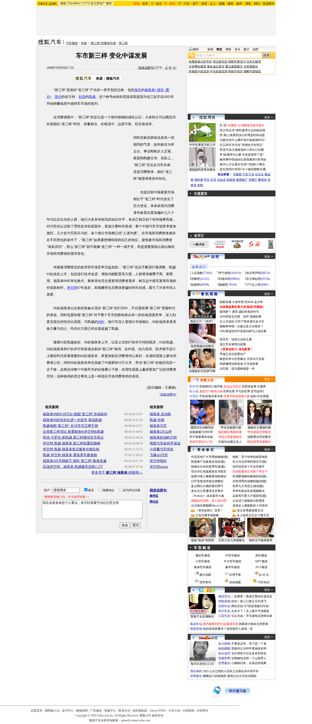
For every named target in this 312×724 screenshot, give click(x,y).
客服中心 (110, 710)
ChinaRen (73, 3)
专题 (84, 43)
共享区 (193, 396)
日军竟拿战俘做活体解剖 (207, 481)
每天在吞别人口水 (202, 664)
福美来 (150, 90)
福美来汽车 (158, 426)
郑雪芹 (224, 149)
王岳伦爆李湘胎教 (207, 515)
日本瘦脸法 (251, 66)
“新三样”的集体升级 (103, 43)
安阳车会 (224, 606)
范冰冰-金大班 (253, 302)
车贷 (213, 179)
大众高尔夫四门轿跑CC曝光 (247, 164)
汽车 (187, 3)
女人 (213, 3)
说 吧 (215, 257)
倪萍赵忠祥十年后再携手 (249, 466)
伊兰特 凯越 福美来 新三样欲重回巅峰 (71, 443)
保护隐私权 (140, 710)
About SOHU (158, 710)
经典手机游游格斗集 (237, 396)
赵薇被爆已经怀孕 (201, 432)
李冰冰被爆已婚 (231, 427)
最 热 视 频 (209, 294)
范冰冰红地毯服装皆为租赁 (208, 471)
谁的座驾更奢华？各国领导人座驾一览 (228, 628)
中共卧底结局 (218, 71)
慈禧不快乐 (235, 71)
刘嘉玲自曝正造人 (230, 441)
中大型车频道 (232, 561)
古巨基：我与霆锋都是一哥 (237, 368)
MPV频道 (261, 561)
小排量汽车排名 (162, 449)
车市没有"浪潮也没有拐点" (246, 145)
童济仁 (224, 164)
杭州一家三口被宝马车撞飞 (248, 601)
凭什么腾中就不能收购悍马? (247, 140)
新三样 (123, 43)
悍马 (207, 179)
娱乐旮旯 (224, 653)
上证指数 (197, 273)
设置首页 (36, 710)
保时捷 (198, 179)
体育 (145, 3)
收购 (200, 185)
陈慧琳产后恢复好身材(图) (208, 461)
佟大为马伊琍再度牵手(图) (250, 461)
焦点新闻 (224, 643)
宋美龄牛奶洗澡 (199, 71)
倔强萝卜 (225, 311)
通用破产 (242, 179)
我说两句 (268, 3)
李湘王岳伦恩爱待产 (233, 354)
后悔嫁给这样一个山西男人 (248, 658)
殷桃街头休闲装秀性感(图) (208, 466)
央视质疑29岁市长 (200, 61)
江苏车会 (224, 616)
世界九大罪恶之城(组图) (248, 486)
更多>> (268, 117)
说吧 (255, 49)
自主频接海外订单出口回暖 (246, 149)
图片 (246, 49)
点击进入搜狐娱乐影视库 (249, 500)
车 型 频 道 (202, 548)
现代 (58, 97)
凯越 (92, 97)
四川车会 (224, 611)
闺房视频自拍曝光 (202, 346)
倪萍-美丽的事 (252, 316)
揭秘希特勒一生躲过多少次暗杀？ (241, 326)
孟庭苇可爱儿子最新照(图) (250, 496)
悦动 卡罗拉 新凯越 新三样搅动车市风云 (73, 437)
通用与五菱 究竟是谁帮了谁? (245, 154)
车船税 (237, 174)
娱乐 (159, 3)
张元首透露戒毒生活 (250, 510)
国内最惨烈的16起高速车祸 (220, 624)
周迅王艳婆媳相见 (230, 437)
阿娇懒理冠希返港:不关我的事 (239, 364)
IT (179, 3)
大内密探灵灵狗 (230, 316)
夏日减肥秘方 (234, 66)
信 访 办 (264, 574)
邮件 (239, 3)
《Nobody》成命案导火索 (207, 496)
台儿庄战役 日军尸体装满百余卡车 (242, 321)
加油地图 (235, 582)
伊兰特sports (159, 467)
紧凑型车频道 (203, 567)
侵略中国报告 (252, 71)
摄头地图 (205, 574)
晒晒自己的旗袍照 (214, 676)
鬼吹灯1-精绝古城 (210, 391)
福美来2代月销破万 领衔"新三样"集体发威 (75, 461)
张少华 (224, 130)
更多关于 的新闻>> (117, 472)
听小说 (193, 391)
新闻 (210, 49)
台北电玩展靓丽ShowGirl (207, 505)
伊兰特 (72, 288)
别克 (81, 97)
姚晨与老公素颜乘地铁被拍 (208, 476)
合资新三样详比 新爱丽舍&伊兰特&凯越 (73, 431)
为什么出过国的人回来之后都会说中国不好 (231, 671)
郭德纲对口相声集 (211, 386)
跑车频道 (261, 555)
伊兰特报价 (158, 461)
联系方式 (124, 710)
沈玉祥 (224, 145)
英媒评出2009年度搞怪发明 (248, 648)
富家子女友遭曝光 (202, 616)
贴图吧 (195, 284)
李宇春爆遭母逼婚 (201, 437)
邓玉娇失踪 (220, 61)
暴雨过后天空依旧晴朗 (241, 676)
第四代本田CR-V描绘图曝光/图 (246, 169)
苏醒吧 (195, 279)
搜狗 (109, 3)
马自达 (221, 179)
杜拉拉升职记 (232, 386)
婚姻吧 (223, 284)
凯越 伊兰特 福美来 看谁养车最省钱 (70, 455)
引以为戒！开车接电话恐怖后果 (251, 616)
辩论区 (154, 501)
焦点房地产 (97, 3)
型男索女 (224, 663)
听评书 (193, 386)
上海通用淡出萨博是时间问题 (246, 135)
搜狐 (63, 3)
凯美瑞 (230, 179)
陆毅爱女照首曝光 (259, 437)
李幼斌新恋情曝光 (259, 432)
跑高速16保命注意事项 (253, 624)
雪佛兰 (252, 179)
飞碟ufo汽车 (159, 455)
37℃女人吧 (253, 284)
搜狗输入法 (52, 710)
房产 (195, 3)
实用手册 (235, 574)
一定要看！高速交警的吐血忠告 (251, 596)
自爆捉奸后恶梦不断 (202, 371)
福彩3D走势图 (260, 396)
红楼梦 (261, 386)
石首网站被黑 (197, 66)
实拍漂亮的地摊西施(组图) (250, 481)
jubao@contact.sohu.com (135, 720)
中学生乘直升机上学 (202, 145)
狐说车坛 (224, 596)
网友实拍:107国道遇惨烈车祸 (250, 606)
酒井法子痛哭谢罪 (260, 540)
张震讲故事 (249, 386)
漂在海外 (196, 671)
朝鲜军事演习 (237, 61)
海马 (137, 90)
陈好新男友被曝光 (259, 441)
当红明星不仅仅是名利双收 (248, 653)
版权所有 (158, 715)
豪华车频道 (232, 567)
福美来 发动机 (160, 414)
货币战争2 (257, 391)
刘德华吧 (224, 279)
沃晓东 (224, 140)
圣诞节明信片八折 (201, 441)
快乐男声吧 (253, 273)
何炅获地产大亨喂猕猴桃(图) (209, 457)
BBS (257, 3)
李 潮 (223, 135)
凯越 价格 (157, 420)
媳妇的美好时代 (249, 311)
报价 (160, 90)
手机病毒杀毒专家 (211, 396)
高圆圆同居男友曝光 (202, 169)
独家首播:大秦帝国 (232, 302)
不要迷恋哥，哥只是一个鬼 (248, 643)
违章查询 (205, 582)
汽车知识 (264, 582)
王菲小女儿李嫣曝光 (231, 540)
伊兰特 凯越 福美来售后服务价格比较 (71, 449)
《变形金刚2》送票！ (209, 510)
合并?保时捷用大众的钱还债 (247, 130)
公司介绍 (174, 710)
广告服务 (96, 710)
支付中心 (68, 710)
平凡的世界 (242, 391)
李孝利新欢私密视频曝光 (249, 491)
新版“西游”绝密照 (202, 540)
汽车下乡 (248, 174)
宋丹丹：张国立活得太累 (236, 339)
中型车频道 (232, 555)
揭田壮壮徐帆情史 (202, 427)
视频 (222, 3)
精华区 (154, 496)
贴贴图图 (224, 648)
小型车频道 (202, 561)
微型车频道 (202, 555)
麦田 (235, 311)
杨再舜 (224, 159)
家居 (204, 3)
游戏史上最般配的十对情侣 (250, 505)
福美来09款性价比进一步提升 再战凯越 (72, 420)
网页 (219, 49)
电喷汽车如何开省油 (165, 443)
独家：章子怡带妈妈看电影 (250, 457)
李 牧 (223, 154)
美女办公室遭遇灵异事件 (207, 491)
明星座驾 (224, 601)
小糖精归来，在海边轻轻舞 (248, 663)
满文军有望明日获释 (233, 344)
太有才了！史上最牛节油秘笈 (250, 611)
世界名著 (229, 391)
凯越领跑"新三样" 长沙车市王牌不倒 (70, 426)
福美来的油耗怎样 (163, 437)
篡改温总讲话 (215, 66)
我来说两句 (146, 67)
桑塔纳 (262, 179)
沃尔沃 (259, 174)
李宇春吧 (224, 273)
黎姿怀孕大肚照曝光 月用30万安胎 (242, 359)
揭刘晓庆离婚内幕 (230, 432)
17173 (85, 3)
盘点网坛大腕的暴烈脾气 (207, 486)
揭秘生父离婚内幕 (259, 427)
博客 (248, 3)
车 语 (223, 125)
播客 (231, 3)
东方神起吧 (253, 279)
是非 (222, 169)
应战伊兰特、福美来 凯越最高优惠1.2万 (73, 467)
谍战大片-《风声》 (202, 321)
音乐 (237, 49)
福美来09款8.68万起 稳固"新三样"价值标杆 (75, 414)
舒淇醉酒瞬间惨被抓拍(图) (250, 476)
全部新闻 (188, 710)
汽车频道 (72, 43)
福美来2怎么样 (161, 431)
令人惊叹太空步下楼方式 (253, 515)
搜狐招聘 (82, 710)
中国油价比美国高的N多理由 (247, 159)
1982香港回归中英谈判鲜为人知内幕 (243, 331)
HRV (101, 322)
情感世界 (224, 658)
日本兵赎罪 (253, 61)
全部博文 (202, 710)
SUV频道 (261, 567)
